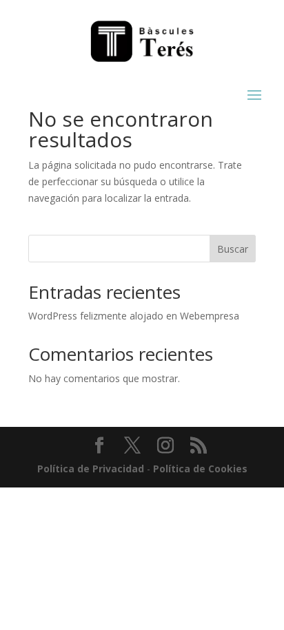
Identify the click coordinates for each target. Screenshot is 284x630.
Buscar (232, 248)
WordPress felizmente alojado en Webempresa (133, 315)
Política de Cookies (200, 468)
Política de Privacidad (90, 468)
